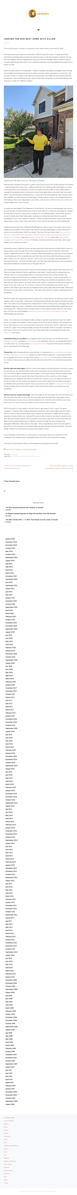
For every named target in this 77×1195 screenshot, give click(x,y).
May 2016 (9, 741)
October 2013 (10, 837)
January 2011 (10, 940)
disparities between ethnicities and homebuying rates (46, 311)
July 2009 (9, 995)
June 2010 (9, 961)
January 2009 (10, 1014)
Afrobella (38, 13)
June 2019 (9, 638)
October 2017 (10, 694)
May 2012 (9, 890)
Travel (6, 1183)
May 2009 (9, 1002)
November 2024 (11, 545)
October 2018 (10, 657)
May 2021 (9, 595)
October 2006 (10, 1098)
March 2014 (10, 821)
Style (6, 1180)
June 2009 (9, 999)
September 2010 (11, 952)
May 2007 (9, 1076)
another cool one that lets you (39, 237)
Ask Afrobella (8, 1121)
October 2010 (10, 949)
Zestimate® (28, 240)
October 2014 (10, 800)
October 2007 (10, 1061)
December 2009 (11, 980)
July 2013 (9, 846)
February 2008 (11, 1048)
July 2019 (9, 635)
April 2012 (9, 893)
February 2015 (11, 787)
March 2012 (10, 896)
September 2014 (11, 803)
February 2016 (11, 750)
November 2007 (11, 1058)
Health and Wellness (11, 1146)
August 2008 (10, 1030)
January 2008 (10, 1051)
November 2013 (11, 834)
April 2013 (9, 856)
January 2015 (10, 790)
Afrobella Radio (9, 1118)
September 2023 (11, 557)
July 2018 (9, 666)
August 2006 (10, 1104)
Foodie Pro (36, 1191)
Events (6, 1133)
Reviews (7, 1173)
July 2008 (9, 1033)
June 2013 (9, 849)
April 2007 (9, 1079)
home (12, 456)
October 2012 (10, 874)
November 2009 (11, 983)
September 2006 (11, 1101)
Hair (5, 1142)
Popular (6, 1167)
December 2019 (11, 623)
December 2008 (11, 1017)
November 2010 (11, 946)
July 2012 (9, 884)
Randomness (8, 1170)
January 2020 (10, 620)
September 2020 (11, 607)
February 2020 (11, 616)
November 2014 (11, 797)
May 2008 (9, 1039)
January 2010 (10, 977)
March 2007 (10, 1082)
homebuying (18, 456)
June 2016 (9, 738)
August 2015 (10, 769)
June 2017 (9, 703)
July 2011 (9, 921)
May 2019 (9, 641)
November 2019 (11, 626)
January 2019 (10, 651)
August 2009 (10, 992)
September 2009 (11, 989)
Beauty (6, 1124)
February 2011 (11, 936)
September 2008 (11, 1027)
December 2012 (11, 868)
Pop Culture (8, 1164)
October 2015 (10, 762)
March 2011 (10, 933)
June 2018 (9, 669)
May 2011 (9, 927)
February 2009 (11, 1011)
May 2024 (9, 551)
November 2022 (11, 576)
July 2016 (9, 734)
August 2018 (10, 663)
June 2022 (9, 582)
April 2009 (9, 1005)
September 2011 (11, 915)
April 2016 (9, 744)
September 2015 (11, 766)
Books (6, 1130)
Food (5, 1139)
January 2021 (10, 598)
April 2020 (9, 610)
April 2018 (9, 675)
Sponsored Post (31, 456)
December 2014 (11, 794)
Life (16, 454)
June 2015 (9, 775)
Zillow (37, 456)
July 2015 (9, 772)
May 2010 (9, 964)
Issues (6, 1149)
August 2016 (10, 731)
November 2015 (11, 759)
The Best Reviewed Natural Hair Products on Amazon (24, 507)
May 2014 (9, 815)
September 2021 (11, 585)
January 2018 (10, 685)
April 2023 (9, 570)
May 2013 (9, 853)
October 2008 (10, 1023)
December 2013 (11, 831)
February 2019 (11, 647)
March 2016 (10, 747)
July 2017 (9, 700)
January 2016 (10, 753)
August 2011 (10, 918)
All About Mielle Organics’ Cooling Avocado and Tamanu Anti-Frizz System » (59, 468)
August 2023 (10, 560)
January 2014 (10, 828)
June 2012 (9, 887)
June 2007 (9, 1073)
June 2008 (9, 1036)
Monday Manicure (10, 1161)
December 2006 (11, 1092)
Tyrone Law (8, 332)
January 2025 (10, 539)
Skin (5, 1177)
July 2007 (9, 1070)
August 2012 (10, 880)
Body (5, 1127)
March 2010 (10, 971)
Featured (12, 454)
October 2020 (10, 604)
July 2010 (9, 958)
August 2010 (10, 955)
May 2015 (9, 778)
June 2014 (9, 812)
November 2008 (11, 1020)
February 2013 (11, 862)
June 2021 (9, 592)
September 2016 (11, 728)
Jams (5, 1152)
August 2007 (10, 1067)
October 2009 (10, 986)
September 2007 (11, 1064)
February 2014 (11, 825)
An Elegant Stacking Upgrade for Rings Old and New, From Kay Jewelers (31, 513)
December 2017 (11, 688)
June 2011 (9, 924)
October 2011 (10, 912)
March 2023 (10, 573)
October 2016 (10, 725)
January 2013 (10, 865)
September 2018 (11, 660)
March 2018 (10, 679)
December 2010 (11, 943)
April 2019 (9, 644)
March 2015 (10, 784)
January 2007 (10, 1089)
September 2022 (11, 579)
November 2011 (11, 908)
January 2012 (10, 902)
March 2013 (10, 859)
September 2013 (11, 840)
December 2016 (11, 719)
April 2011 (9, 930)
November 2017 (11, 691)
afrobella (8, 509)
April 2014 (9, 818)
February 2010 (11, 974)
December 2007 (11, 1054)
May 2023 (9, 567)
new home (24, 456)
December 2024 (11, 542)
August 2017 (10, 697)
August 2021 (10, 588)
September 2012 (11, 877)
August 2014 (10, 806)
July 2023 (9, 564)
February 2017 (11, 713)
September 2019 (11, 629)
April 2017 (9, 707)
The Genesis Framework (49, 1191)
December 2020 (11, 601)
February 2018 (11, 682)
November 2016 (11, 722)
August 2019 (10, 632)
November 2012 (11, 871)
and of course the (17, 240)
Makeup (6, 1158)
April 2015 (9, 781)
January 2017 (10, 716)
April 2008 (9, 1042)
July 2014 (9, 809)
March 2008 (10, 1045)
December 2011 (11, 905)
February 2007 (11, 1086)
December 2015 (11, 756)
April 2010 (9, 967)
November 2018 (11, 654)
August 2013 (10, 843)
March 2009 (10, 1008)
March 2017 (10, 710)
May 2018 (9, 672)
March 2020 (10, 613)
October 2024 (10, 548)
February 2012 (11, 899)
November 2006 (11, 1095)
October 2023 (10, 554)
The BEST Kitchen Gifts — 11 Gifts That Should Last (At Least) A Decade (32, 520)
